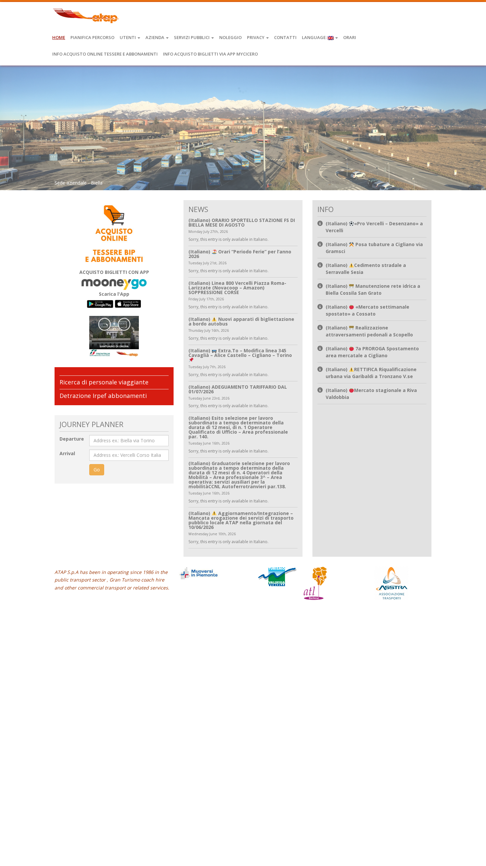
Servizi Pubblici (192, 37)
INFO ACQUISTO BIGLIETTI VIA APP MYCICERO (210, 54)
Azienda (155, 37)
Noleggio (230, 37)
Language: (315, 37)
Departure (72, 439)
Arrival (67, 453)
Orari (349, 37)
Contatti (285, 37)
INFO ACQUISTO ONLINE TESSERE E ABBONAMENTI (105, 54)
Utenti (128, 37)
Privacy (256, 37)
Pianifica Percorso (92, 37)
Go (97, 469)
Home (58, 37)
